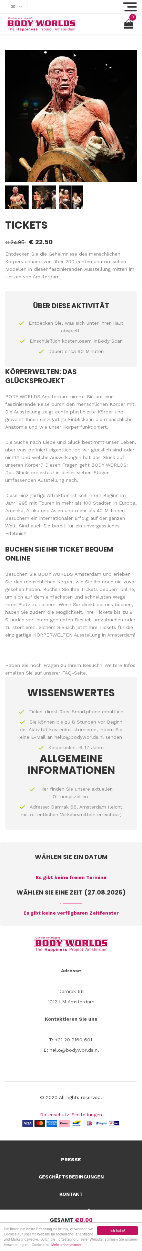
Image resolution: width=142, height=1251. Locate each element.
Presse (71, 1159)
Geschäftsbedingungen (71, 1177)
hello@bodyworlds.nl (79, 737)
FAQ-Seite (74, 673)
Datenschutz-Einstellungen (71, 1114)
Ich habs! (117, 1230)
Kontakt (71, 1194)
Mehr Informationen (66, 1244)
